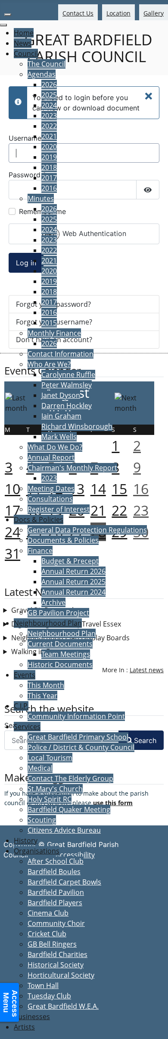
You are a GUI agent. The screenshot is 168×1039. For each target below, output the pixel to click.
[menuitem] (24, 33)
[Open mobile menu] (7, 14)
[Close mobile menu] (3, 25)
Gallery (153, 13)
